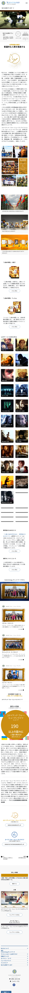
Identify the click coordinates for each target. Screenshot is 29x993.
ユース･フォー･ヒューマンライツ (14, 861)
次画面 (24, 877)
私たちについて (5, 970)
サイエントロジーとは (9, 975)
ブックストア (4, 984)
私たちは (7, 8)
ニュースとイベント (6, 982)
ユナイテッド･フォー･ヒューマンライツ (11, 721)
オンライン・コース (6, 980)
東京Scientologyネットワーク (8, 972)
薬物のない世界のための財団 (8, 879)
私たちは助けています (6, 986)
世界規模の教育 (22, 879)
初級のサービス (5, 977)
